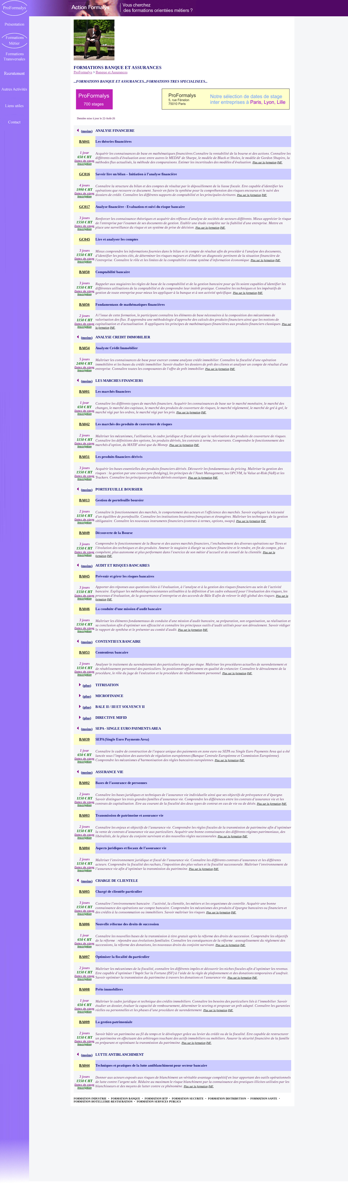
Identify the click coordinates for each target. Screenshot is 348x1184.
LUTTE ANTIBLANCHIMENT (119, 1054)
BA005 (84, 891)
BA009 (84, 1022)
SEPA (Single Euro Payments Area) (122, 739)
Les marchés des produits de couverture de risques (133, 424)
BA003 (84, 815)
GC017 (84, 207)
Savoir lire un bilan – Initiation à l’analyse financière (136, 174)
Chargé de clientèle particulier (118, 891)
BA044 (84, 1065)
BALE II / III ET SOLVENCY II (120, 707)
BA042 (84, 424)
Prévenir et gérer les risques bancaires (124, 576)
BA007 (84, 957)
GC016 (84, 174)
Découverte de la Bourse (114, 533)
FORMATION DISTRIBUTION (227, 1098)
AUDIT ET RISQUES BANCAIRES (122, 565)
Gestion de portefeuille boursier (119, 500)
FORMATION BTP (156, 1098)
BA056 (84, 304)
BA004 (84, 848)
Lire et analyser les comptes (116, 239)
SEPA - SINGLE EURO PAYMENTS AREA (128, 728)
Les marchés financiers (113, 391)
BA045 (84, 576)
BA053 (84, 652)
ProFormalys (83, 72)
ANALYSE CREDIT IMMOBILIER (122, 337)
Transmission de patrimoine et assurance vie (129, 815)
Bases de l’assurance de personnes (121, 783)
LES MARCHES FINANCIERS (119, 381)
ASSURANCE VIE (109, 772)
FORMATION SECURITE (188, 1098)
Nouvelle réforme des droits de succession (127, 924)
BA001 (84, 391)
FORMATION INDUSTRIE (90, 1098)
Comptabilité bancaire (112, 272)
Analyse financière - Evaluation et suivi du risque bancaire (140, 207)
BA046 (84, 609)
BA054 (84, 348)
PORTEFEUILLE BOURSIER (118, 489)
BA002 (84, 783)
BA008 (84, 989)
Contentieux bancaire (111, 652)
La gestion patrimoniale (113, 1022)
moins (86, 131)
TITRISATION (107, 685)
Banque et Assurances (112, 72)
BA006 (84, 924)
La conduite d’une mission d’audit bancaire (128, 609)
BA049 (84, 533)
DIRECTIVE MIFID (111, 718)
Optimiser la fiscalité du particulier (122, 957)
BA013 (84, 500)
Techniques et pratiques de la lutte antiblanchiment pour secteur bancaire (151, 1065)
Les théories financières (113, 141)
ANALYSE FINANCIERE (115, 131)
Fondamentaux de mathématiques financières (130, 304)
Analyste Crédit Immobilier (116, 348)
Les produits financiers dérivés (118, 457)
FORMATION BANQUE (126, 1098)
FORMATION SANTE (264, 1098)
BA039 (84, 739)
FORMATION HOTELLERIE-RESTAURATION (103, 1101)
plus (87, 685)
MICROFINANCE (109, 696)
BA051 (84, 457)
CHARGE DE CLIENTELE (116, 881)
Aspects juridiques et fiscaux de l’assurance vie (130, 848)
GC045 (84, 239)
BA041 (84, 141)
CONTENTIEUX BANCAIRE (118, 641)
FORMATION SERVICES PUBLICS (159, 1101)
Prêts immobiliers (109, 989)
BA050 (84, 272)
